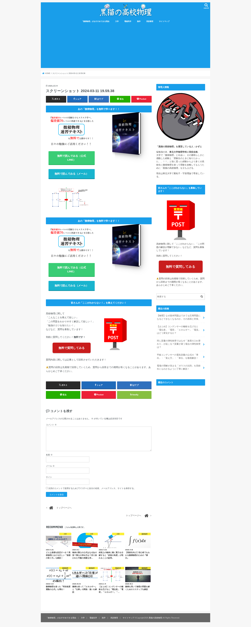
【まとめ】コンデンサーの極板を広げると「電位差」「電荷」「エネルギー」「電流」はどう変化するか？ (178, 329)
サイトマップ (164, 21)
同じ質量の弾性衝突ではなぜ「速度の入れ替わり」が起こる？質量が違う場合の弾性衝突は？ (178, 344)
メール (50, 466)
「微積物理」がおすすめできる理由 (95, 21)
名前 (49, 455)
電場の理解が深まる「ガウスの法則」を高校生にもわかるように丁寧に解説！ (178, 367)
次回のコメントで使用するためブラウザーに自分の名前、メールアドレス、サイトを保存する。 (92, 488)
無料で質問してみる (72, 347)
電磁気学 (127, 21)
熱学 (139, 21)
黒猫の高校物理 (155, 618)
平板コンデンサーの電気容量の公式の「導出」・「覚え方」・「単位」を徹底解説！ (177, 356)
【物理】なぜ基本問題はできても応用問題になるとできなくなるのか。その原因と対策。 (178, 317)
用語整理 (149, 21)
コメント (51, 425)
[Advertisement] (125, 46)
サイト (49, 477)
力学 (117, 21)
